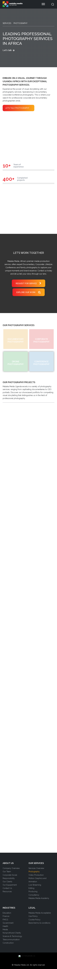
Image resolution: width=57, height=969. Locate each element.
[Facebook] (18, 961)
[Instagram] (22, 961)
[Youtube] (39, 961)
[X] (30, 961)
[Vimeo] (35, 961)
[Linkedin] (26, 961)
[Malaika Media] (19, 4)
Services (7, 23)
